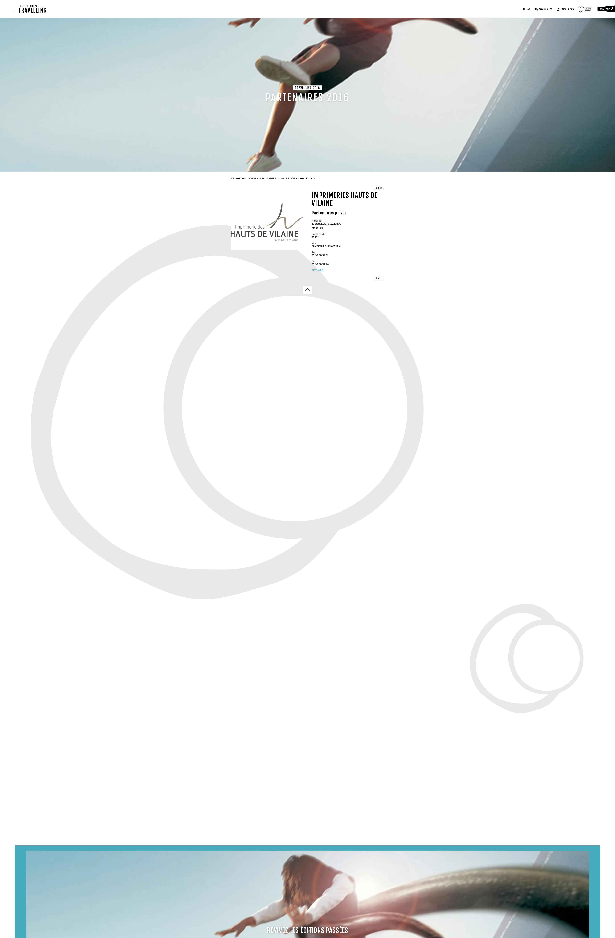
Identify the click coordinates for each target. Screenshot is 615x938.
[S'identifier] (523, 9)
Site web (317, 270)
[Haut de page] (307, 290)
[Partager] (528, 9)
